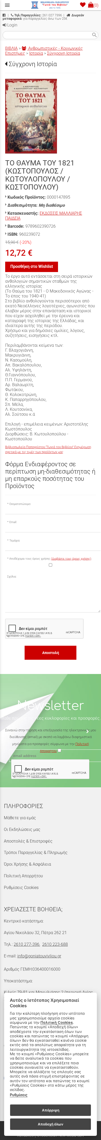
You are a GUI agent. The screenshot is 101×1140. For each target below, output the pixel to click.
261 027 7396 (38, 15)
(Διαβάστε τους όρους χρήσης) (71, 558)
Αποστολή (50, 653)
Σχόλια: (11, 576)
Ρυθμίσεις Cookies (21, 887)
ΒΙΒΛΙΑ (11, 48)
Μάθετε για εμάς (20, 817)
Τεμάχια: (14, 540)
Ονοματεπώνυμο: (20, 504)
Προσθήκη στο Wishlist (31, 266)
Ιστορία (36, 53)
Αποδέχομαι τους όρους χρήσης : (50, 558)
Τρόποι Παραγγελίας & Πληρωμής (36, 852)
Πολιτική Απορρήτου (23, 875)
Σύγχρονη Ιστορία (63, 53)
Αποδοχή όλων (50, 1124)
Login (11, 25)
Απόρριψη (50, 1110)
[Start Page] (50, 5)
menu (7, 5)
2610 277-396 (26, 944)
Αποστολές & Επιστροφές (28, 841)
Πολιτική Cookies (56, 1022)
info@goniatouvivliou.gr (39, 956)
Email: (13, 522)
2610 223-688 (55, 944)
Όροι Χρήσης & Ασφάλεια (27, 864)
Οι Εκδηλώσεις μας (22, 829)
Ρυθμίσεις (18, 1095)
